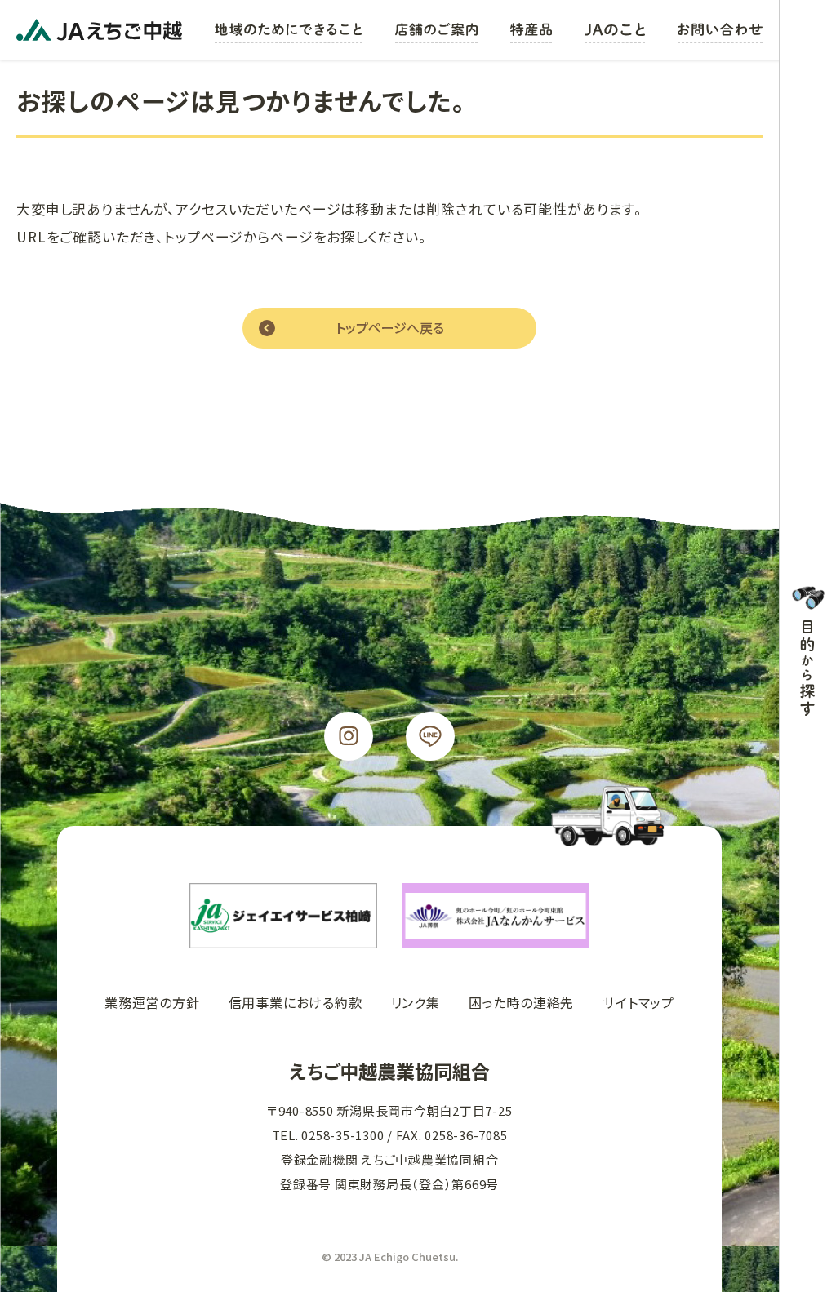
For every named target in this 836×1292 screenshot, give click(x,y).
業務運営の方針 (152, 1002)
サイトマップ (638, 1002)
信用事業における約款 (295, 1002)
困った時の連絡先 (521, 1002)
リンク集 (415, 1002)
